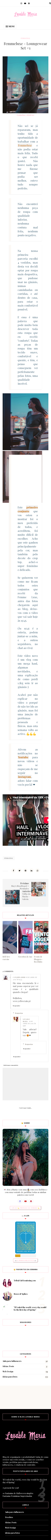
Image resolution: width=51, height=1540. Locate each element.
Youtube (23, 757)
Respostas (19, 1013)
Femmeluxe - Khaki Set (25, 115)
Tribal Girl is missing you (25, 1280)
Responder (16, 1006)
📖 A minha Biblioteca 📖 (25, 1260)
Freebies (9, 1517)
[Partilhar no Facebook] (13, 870)
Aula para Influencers (12, 1361)
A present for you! (11, 1488)
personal (25, 38)
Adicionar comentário (10, 1065)
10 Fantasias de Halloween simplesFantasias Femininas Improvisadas (18, 1494)
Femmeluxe (25, 145)
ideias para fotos (10, 1376)
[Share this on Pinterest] (25, 870)
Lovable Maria (26, 1020)
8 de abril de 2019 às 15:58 (29, 1023)
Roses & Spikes (21, 1294)
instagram (24, 776)
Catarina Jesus (19, 977)
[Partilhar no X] (19, 870)
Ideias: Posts (8, 1366)
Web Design (8, 1371)
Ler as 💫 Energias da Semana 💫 (25, 1208)
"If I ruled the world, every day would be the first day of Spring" (30, 1308)
